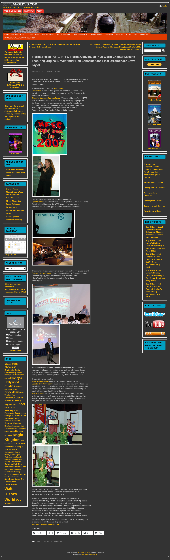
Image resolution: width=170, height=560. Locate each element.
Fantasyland (11, 410)
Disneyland (12, 392)
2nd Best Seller (155, 124)
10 (15, 245)
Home (6, 34)
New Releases (48, 34)
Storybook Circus (12, 479)
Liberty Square (10, 431)
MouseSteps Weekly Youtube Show (19, 38)
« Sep (7, 255)
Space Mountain (18, 474)
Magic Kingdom (14, 335)
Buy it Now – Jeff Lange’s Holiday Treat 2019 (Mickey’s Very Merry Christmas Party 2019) (155, 245)
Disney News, (40, 542)
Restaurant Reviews (114, 34)
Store (128, 34)
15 (9, 247)
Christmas (10, 367)
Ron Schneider (38, 393)
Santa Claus (9, 472)
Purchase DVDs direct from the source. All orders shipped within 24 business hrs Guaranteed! (14, 57)
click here (15, 154)
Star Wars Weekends (12, 477)
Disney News (33, 34)
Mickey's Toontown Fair (13, 459)
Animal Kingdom (15, 344)
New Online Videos (152, 211)
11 (18, 245)
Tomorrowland (11, 484)
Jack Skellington (20, 428)
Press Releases (81, 34)
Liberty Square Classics (154, 188)
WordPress (85, 554)
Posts (164, 6)
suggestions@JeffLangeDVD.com (45, 524)
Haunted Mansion (13, 423)
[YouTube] (154, 329)
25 (19, 250)
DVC (14, 404)
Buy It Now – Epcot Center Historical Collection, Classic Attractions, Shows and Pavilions (154, 232)
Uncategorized (18, 34)
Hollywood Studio (15, 341)
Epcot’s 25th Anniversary (42, 273)
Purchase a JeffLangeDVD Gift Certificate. (15, 85)
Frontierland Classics (153, 182)
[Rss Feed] (154, 335)
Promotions (96, 34)
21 (6, 250)
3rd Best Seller (154, 148)
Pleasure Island (14, 469)
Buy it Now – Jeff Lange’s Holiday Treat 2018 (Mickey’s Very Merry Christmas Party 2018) (155, 275)
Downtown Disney (14, 397)
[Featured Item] (15, 152)
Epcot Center (10, 407)
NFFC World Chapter (40, 381)
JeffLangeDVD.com (20, 4)
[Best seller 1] (154, 98)
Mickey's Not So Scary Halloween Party (14, 449)
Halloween (9, 418)
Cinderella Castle (12, 370)
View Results (15, 351)
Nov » (13, 255)
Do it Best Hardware (15, 169)
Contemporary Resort (13, 373)
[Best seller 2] (154, 122)
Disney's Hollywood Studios (13, 382)
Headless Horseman (12, 426)
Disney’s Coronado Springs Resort (46, 98)
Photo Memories (64, 34)
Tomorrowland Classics (154, 206)
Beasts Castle (11, 364)
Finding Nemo (9, 416)
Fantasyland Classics (153, 201)
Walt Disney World (11, 494)
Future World (20, 416)
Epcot (10, 338)
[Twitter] (154, 316)
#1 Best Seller (154, 100)
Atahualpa (93, 554)
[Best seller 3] (154, 147)
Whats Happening (141, 34)
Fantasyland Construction (15, 413)
